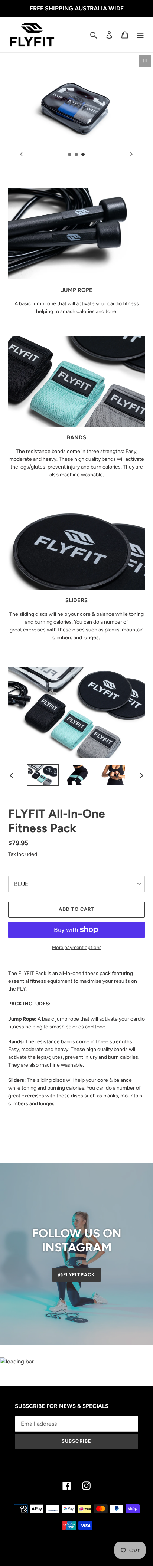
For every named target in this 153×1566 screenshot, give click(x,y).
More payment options (76, 947)
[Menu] (140, 35)
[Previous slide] (21, 154)
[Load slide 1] (70, 155)
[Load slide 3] (83, 155)
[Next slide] (131, 154)
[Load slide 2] (76, 155)
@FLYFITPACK (76, 1274)
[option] (43, 775)
